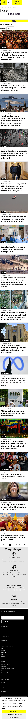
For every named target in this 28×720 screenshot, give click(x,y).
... (5, 7)
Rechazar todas (14, 717)
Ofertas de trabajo (5, 636)
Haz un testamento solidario (7, 668)
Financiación (4, 634)
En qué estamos (12, 7)
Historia (3, 632)
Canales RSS (4, 656)
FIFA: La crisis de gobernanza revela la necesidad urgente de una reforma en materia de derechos (13, 413)
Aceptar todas (14, 711)
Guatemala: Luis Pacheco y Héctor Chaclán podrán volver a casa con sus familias (13, 476)
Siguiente (18, 545)
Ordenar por (3, 28)
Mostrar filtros (14, 14)
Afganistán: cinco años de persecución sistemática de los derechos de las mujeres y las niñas (13, 249)
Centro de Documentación (7, 684)
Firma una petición (5, 664)
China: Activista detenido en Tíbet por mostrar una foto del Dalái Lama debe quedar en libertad (13, 537)
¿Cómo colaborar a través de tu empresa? (10, 674)
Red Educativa (4, 682)
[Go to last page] (25, 545)
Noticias (3, 644)
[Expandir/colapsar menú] (25, 2)
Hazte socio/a (17, 3)
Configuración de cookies (14, 714)
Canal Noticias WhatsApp (7, 646)
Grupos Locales (4, 689)
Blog (2, 648)
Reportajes (3, 650)
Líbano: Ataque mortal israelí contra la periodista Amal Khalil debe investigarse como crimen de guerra (13, 507)
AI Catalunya (4, 691)
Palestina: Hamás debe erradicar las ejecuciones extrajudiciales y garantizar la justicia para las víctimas (13, 87)
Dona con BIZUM (5, 672)
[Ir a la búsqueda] (9, 2)
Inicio (1, 7)
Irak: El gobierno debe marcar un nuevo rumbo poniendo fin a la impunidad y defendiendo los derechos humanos (13, 219)
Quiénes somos (4, 629)
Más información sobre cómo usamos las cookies (12, 707)
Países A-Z (3, 654)
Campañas (3, 652)
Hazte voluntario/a (5, 670)
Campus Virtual (4, 687)
